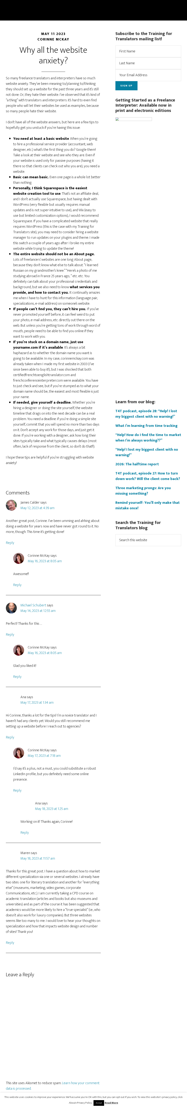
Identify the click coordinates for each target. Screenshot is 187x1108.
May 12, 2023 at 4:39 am (37, 508)
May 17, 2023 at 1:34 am (37, 702)
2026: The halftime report (137, 464)
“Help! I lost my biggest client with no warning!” (146, 452)
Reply (10, 543)
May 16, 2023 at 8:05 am (45, 561)
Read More (111, 1103)
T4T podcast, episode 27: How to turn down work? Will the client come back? (147, 476)
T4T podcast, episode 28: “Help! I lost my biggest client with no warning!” (146, 414)
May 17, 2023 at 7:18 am (44, 756)
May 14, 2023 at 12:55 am (38, 611)
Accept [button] (99, 1103)
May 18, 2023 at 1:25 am (51, 809)
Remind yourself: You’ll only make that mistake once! (147, 505)
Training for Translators (39, 5)
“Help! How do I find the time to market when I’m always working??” (148, 438)
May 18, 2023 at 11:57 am (37, 858)
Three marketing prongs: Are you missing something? (143, 491)
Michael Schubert (33, 605)
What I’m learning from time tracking (146, 426)
